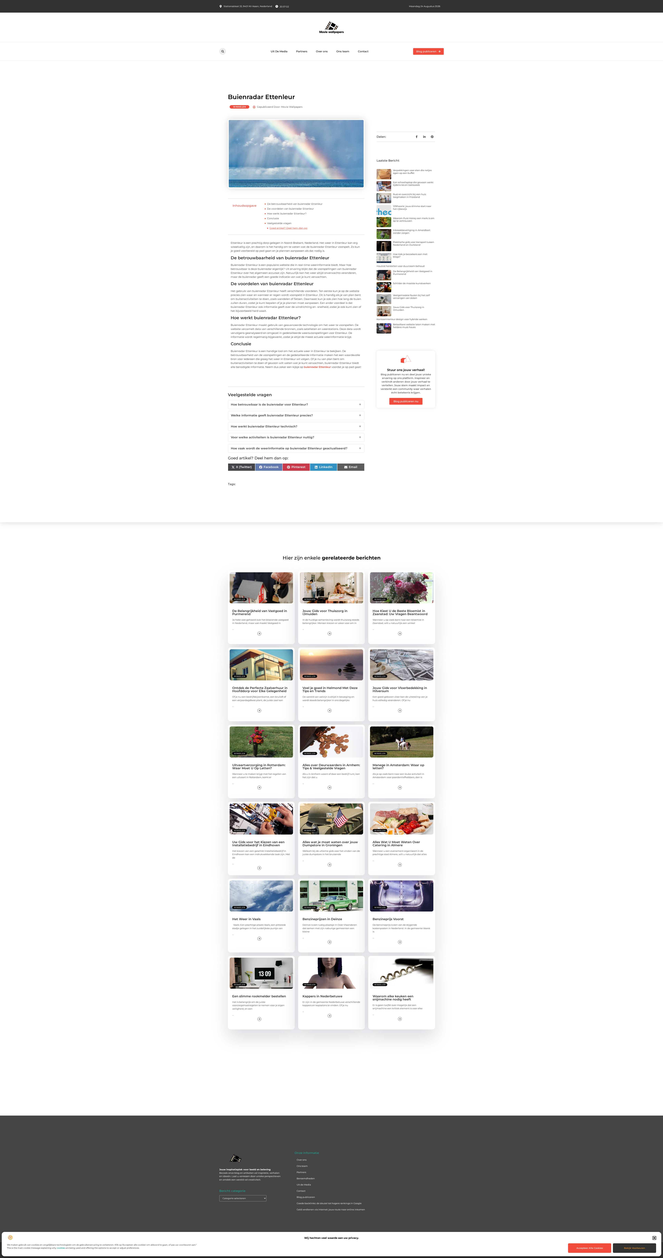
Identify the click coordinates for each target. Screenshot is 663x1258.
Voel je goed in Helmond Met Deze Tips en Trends (330, 689)
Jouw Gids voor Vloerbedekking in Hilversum (400, 689)
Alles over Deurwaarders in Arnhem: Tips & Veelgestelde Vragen (331, 766)
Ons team (342, 51)
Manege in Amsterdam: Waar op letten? (398, 766)
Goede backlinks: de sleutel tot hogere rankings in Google (329, 1203)
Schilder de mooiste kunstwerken (412, 283)
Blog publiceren (306, 1197)
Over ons (322, 51)
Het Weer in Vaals (246, 919)
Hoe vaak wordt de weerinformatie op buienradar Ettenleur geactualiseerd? (296, 448)
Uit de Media (304, 1184)
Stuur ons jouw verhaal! (406, 370)
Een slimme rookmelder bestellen (259, 996)
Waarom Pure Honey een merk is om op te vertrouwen (413, 219)
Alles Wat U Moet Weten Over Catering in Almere (396, 843)
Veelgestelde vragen (279, 223)
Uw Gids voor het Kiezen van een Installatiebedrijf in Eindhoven (258, 843)
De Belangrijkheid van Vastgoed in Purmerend (412, 272)
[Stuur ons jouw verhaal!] (406, 359)
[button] (654, 1238)
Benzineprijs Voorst (388, 919)
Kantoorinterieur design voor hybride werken (402, 319)
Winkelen (239, 106)
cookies (61, 1248)
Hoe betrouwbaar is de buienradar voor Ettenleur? (296, 404)
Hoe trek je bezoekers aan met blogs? (410, 255)
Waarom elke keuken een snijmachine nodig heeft (393, 997)
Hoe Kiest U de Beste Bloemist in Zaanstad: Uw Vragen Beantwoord (400, 612)
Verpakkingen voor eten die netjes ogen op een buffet (412, 171)
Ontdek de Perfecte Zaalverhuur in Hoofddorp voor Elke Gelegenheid (259, 689)
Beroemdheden (306, 1178)
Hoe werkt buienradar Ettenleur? (286, 213)
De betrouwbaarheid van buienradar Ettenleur (295, 203)
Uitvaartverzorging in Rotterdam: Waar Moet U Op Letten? (258, 766)
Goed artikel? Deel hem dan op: (289, 228)
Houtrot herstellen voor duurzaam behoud (401, 266)
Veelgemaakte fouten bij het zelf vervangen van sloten (411, 296)
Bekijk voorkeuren (634, 1248)
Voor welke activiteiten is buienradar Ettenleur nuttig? (296, 437)
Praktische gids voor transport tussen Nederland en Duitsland (413, 243)
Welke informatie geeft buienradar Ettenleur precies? (296, 415)
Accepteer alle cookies (589, 1248)
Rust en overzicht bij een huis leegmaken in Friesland (409, 195)
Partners (301, 51)
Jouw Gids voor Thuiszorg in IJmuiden (408, 308)
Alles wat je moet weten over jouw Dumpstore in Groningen (330, 843)
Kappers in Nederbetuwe (322, 996)
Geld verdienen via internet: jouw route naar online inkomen (331, 1209)
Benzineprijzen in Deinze (322, 919)
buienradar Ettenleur (317, 367)
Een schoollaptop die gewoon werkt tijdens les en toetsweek (413, 183)
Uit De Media (279, 51)
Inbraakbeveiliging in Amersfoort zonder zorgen (411, 231)
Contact (363, 51)
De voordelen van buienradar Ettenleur (290, 208)
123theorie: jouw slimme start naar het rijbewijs (412, 207)
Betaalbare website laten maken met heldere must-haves (414, 326)
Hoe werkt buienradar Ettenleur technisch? (296, 426)
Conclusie (273, 218)
